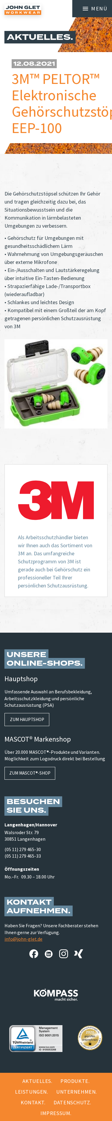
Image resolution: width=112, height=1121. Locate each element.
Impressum (55, 1113)
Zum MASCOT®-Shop (29, 773)
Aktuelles (36, 1081)
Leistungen (31, 1091)
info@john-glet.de (23, 939)
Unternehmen (76, 1091)
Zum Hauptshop (27, 719)
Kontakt (32, 1102)
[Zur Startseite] (22, 9)
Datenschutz (71, 1102)
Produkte (74, 1081)
